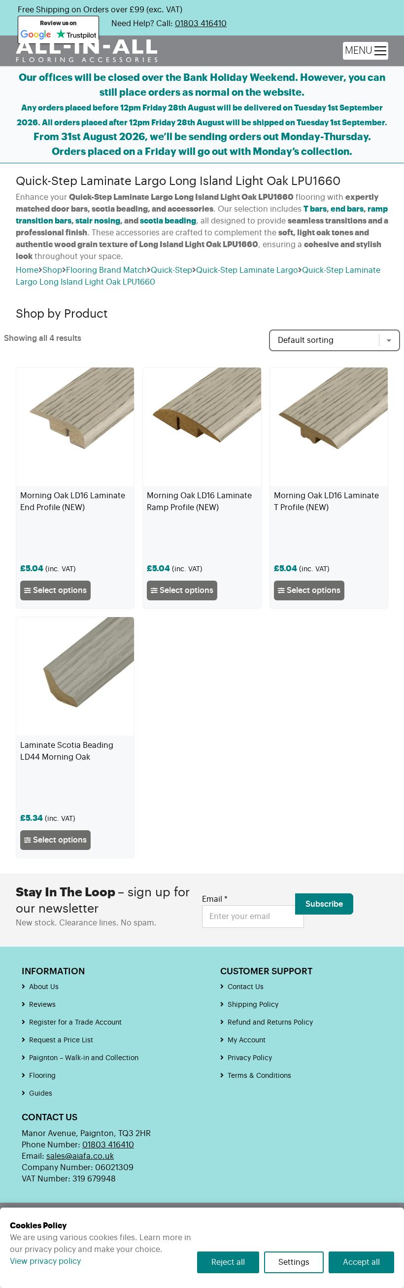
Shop (52, 270)
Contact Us (246, 987)
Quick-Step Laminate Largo (247, 270)
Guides (40, 1093)
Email (215, 899)
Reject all (228, 1262)
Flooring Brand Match (106, 270)
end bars (347, 209)
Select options (59, 590)
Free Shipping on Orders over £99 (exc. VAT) (100, 10)
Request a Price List (61, 1040)
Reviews (42, 1004)
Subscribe (324, 904)
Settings (293, 1262)
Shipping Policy (253, 1004)
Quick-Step (171, 270)
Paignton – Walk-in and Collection (83, 1058)
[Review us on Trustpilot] (76, 35)
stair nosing (97, 221)
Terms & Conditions (259, 1075)
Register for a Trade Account (75, 1022)
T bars (315, 209)
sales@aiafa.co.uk (80, 1156)
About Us (44, 987)
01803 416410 (201, 24)
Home (27, 270)
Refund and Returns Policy (270, 1022)
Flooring (42, 1075)
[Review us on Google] (36, 35)
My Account (247, 1040)
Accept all (361, 1262)
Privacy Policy (250, 1058)
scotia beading (168, 221)
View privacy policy (45, 1261)
